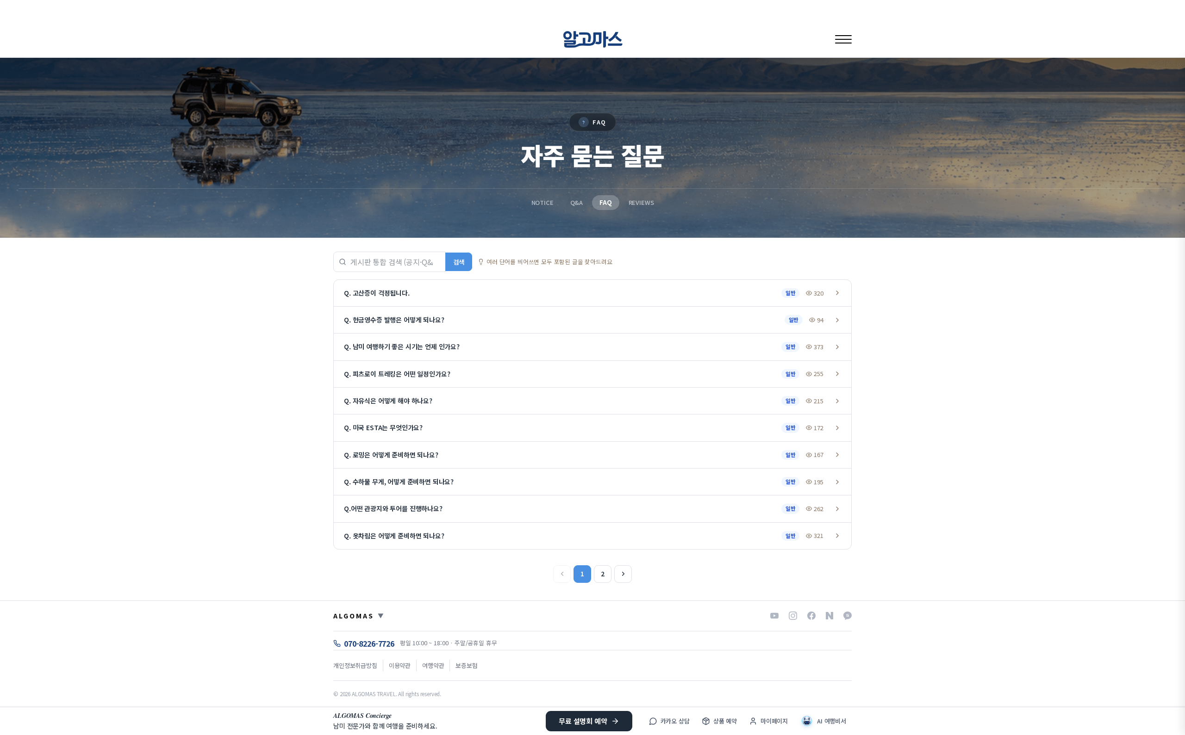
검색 (458, 261)
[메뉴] (843, 39)
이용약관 (400, 665)
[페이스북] (811, 615)
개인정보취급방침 (355, 665)
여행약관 (433, 665)
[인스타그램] (793, 615)
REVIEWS (641, 202)
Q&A (576, 202)
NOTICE (542, 202)
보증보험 (466, 665)
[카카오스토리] (847, 615)
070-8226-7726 (369, 643)
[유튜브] (774, 615)
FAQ (605, 202)
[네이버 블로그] (829, 615)
